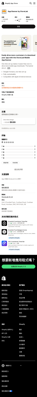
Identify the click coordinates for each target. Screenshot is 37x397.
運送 (20, 313)
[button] (18, 224)
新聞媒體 (22, 341)
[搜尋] (31, 3)
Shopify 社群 (6, 337)
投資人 (21, 337)
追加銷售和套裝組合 (25, 301)
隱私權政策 (5, 187)
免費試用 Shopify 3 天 (18, 266)
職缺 (20, 333)
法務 (20, 352)
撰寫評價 (5, 163)
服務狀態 (22, 355)
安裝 (18, 26)
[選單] (34, 3)
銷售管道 (4, 290)
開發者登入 (5, 371)
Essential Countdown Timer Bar (17, 221)
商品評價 (22, 298)
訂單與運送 (5, 301)
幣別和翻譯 (22, 316)
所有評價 (15, 163)
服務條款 (4, 376)
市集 (20, 294)
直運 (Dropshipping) (26, 290)
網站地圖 (4, 386)
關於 (20, 329)
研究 (3, 341)
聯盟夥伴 (22, 348)
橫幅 (3, 102)
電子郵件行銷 (23, 305)
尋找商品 (4, 294)
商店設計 (4, 305)
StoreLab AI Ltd (7, 197)
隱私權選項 (5, 391)
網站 (3, 200)
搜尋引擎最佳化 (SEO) (26, 309)
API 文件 (4, 333)
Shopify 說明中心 (7, 329)
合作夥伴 (22, 344)
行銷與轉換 (5, 309)
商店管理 (4, 313)
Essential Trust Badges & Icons (17, 230)
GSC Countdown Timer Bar (16, 241)
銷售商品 (4, 298)
